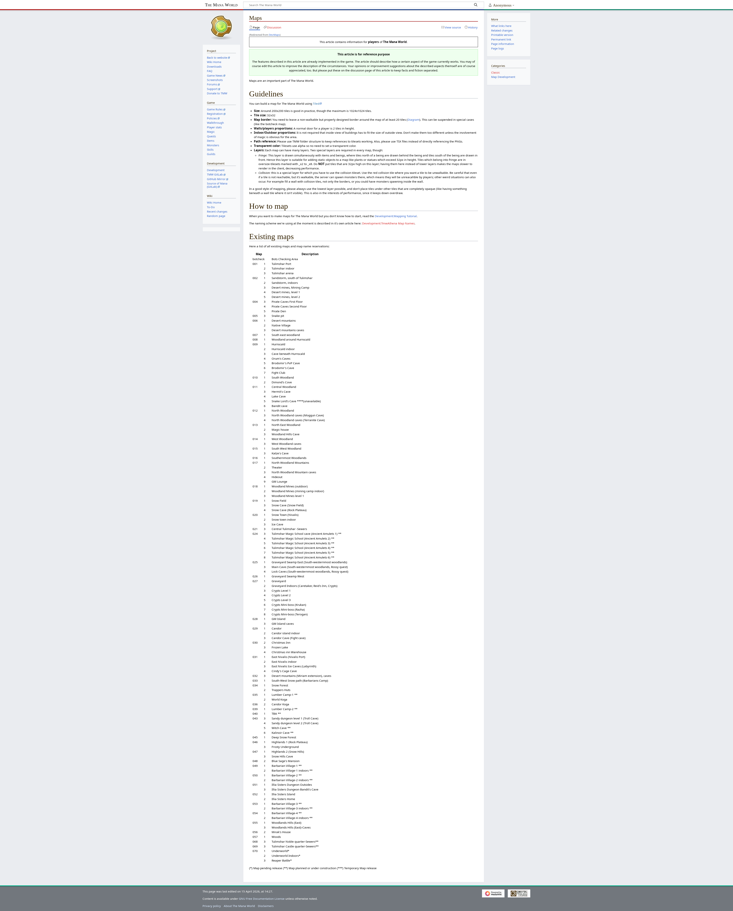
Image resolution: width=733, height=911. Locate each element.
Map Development (503, 77)
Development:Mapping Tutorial (396, 216)
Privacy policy (212, 906)
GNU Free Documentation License (262, 898)
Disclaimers (266, 906)
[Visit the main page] (221, 27)
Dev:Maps (274, 34)
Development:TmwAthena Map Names (388, 223)
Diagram (413, 119)
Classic (495, 72)
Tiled (316, 103)
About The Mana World (239, 906)
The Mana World (221, 4)
